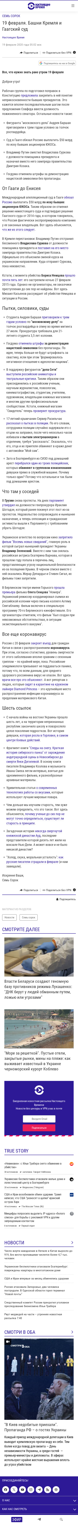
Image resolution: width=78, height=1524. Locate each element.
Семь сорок (11, 16)
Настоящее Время (13, 37)
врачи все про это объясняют (22, 680)
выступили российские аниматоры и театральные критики (31, 376)
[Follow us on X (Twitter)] (14, 1489)
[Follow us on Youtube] (22, 1489)
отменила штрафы (31, 343)
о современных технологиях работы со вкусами (31, 790)
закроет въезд (40, 643)
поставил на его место (53, 248)
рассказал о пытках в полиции (27, 423)
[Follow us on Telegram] (39, 1489)
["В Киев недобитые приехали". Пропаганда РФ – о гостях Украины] (39, 1379)
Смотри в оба (19, 1332)
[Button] (29, 52)
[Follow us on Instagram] (30, 1489)
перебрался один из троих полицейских (41, 463)
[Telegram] (39, 1519)
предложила (29, 95)
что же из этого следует (18, 229)
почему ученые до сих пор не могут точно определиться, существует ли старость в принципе (35, 818)
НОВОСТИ (14, 1243)
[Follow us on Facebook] (5, 1489)
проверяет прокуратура (49, 411)
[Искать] (61, 1519)
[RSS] (47, 1489)
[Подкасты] (56, 1489)
